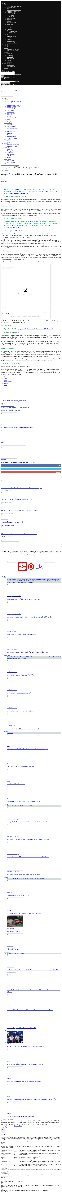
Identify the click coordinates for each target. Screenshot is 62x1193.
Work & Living (7, 44)
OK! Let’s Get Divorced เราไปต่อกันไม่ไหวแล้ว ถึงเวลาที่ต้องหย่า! (24, 913)
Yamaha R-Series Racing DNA (13, 11)
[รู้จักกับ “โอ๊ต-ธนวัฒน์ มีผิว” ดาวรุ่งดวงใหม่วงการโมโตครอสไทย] (15, 1077)
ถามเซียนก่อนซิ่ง (10, 17)
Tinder (19, 316)
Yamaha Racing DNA (11, 12)
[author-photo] (3, 403)
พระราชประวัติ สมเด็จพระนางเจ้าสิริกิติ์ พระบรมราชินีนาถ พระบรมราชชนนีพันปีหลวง (30, 1010)
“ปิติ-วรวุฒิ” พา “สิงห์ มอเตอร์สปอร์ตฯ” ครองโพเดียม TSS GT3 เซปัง (19, 534)
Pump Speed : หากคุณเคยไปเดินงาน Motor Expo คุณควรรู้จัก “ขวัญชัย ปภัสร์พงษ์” (28, 839)
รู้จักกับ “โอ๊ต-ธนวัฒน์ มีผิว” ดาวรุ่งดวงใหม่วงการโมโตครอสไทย (24, 1081)
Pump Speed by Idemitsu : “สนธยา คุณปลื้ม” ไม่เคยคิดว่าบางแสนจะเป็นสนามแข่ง (28, 652)
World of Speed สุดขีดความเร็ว (14, 6)
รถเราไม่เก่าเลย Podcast (12, 32)
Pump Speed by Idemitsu (12, 13)
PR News (6, 68)
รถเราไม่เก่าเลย (10, 58)
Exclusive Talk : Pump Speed (13, 49)
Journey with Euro (11, 7)
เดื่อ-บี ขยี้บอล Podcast (12, 31)
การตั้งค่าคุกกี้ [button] (4, 1126)
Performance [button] (3, 1172)
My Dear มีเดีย (10, 53)
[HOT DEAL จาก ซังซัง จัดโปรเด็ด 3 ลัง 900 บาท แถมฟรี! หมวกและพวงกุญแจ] (4, 485)
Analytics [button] (3, 1177)
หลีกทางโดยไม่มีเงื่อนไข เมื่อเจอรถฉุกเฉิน (16, 400)
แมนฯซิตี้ (6, 383)
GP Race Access (10, 8)
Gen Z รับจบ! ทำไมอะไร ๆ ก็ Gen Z (16, 784)
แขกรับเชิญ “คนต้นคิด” (12, 43)
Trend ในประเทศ (10, 65)
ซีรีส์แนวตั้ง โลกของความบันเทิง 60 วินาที (12, 522)
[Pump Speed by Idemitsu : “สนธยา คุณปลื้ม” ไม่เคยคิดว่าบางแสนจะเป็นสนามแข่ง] (15, 648)
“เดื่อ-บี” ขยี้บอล (10, 15)
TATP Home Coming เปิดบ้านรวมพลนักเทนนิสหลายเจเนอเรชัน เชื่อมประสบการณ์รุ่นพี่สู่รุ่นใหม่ (32, 1099)
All (7, 579)
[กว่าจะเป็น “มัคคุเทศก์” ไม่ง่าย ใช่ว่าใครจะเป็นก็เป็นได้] (15, 1023)
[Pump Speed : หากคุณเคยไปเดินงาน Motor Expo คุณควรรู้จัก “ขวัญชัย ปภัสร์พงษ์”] (15, 835)
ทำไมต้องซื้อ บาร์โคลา (13, 949)
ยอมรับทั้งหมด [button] (10, 1126)
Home (5, 3)
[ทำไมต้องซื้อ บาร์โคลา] (15, 944)
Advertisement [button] (4, 1182)
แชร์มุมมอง (9, 62)
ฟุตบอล (5, 380)
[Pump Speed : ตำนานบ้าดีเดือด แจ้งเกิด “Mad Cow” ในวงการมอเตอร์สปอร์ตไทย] (15, 852)
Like (59, 465)
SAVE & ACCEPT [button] (5, 1191)
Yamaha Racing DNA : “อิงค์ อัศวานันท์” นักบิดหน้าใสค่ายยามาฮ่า (24, 599)
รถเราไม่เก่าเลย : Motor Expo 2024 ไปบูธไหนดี (19, 693)
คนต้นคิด (9, 21)
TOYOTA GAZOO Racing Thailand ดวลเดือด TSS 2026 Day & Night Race (19, 510)
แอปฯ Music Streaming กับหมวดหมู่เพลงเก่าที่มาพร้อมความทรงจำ (17, 427)
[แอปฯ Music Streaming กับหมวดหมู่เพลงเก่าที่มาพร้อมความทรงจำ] (9, 423)
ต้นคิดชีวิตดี (9, 26)
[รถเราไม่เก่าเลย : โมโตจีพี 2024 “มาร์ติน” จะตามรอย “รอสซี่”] (15, 724)
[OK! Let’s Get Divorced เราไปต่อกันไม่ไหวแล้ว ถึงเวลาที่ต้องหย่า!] (15, 908)
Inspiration (6, 52)
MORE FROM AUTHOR (16, 410)
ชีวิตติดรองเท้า (10, 57)
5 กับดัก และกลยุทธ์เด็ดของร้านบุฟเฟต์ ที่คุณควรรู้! (17, 402)
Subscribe (58, 472)
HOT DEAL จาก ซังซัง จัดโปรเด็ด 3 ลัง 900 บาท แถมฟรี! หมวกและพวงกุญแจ (21, 488)
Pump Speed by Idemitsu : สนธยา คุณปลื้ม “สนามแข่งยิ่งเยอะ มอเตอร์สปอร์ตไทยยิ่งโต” (29, 617)
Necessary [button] (3, 1142)
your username (18, 73)
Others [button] (2, 1187)
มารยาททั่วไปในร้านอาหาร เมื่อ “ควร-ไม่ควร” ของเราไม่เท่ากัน (23, 801)
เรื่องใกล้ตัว (9, 39)
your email (17, 81)
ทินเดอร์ (5, 385)
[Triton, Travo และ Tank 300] (15, 926)
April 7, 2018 (20, 332)
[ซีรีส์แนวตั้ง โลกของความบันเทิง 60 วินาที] (4, 519)
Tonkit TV (6, 4)
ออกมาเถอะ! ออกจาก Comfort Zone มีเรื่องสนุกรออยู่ (13, 445)
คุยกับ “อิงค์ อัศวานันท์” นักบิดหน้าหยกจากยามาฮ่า (20, 1116)
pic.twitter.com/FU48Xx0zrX (44, 329)
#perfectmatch (18, 189)
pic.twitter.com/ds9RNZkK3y (12, 227)
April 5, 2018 (27, 196)
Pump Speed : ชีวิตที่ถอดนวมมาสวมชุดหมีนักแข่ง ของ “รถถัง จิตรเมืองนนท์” (27, 822)
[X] (8, 183)
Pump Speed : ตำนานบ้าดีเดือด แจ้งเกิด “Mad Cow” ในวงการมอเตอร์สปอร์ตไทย (28, 857)
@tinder (41, 191)
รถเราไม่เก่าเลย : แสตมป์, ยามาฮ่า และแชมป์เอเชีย (20, 711)
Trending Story (7, 63)
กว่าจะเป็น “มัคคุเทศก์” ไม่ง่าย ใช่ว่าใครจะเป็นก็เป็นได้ (21, 1028)
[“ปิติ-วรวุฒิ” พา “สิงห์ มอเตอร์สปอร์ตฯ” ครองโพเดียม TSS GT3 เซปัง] (4, 531)
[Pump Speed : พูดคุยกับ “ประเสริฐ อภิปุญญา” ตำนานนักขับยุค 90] (15, 870)
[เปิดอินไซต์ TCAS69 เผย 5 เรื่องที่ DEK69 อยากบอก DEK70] (4, 496)
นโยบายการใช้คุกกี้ (18, 1126)
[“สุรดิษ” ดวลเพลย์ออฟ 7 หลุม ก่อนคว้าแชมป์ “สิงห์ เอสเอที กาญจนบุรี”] (9, 458)
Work (8, 45)
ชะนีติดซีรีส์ (9, 60)
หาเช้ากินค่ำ (9, 29)
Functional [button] (3, 1167)
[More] (19, 183)
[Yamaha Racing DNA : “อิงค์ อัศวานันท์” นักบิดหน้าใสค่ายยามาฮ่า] (15, 594)
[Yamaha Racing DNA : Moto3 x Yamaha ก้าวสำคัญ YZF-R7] (15, 630)
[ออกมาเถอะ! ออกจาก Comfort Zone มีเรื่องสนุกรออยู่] (9, 440)
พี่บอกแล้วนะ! (10, 37)
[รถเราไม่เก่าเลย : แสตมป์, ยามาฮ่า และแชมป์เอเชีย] (15, 706)
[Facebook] (3, 183)
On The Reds (9, 19)
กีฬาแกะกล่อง (10, 24)
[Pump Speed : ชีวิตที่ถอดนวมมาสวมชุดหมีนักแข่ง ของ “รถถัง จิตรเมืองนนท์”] (15, 817)
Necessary (4, 1143)
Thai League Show (11, 18)
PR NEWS (3, 513)
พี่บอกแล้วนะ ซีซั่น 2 (11, 36)
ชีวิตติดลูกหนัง (10, 55)
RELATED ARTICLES (6, 410)
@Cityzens (49, 191)
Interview (6, 48)
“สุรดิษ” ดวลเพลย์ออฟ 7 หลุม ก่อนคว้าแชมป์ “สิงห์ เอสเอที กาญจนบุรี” (18, 462)
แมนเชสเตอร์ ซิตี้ (8, 381)
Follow (58, 468)
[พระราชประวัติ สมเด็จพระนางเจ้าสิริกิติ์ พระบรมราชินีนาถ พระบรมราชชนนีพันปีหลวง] (15, 1005)
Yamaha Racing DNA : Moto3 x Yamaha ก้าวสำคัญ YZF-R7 (21, 634)
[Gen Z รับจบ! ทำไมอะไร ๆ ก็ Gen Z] (15, 779)
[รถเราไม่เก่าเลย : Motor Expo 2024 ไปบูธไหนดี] (15, 688)
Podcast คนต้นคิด (7, 27)
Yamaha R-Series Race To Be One (14, 10)
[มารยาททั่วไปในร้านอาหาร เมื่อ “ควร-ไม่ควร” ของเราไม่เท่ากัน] (15, 797)
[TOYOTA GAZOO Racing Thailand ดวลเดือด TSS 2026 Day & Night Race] (4, 507)
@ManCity (10, 225)
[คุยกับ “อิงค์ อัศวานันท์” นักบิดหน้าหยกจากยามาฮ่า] (15, 1112)
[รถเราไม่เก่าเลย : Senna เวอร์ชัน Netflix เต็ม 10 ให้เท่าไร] (15, 670)
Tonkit (2, 179)
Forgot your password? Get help (7, 77)
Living (8, 46)
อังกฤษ (5, 378)
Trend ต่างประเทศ (11, 66)
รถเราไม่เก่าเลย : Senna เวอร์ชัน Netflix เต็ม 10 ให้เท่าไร (21, 675)
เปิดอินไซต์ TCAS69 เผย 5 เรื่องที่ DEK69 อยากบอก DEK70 (16, 499)
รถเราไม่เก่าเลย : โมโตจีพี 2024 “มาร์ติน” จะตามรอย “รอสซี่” (23, 729)
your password (18, 74)
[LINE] (13, 183)
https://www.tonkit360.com (7, 406)
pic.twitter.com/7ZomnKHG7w (19, 193)
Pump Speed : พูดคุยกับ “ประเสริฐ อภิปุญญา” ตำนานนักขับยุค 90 (23, 874)
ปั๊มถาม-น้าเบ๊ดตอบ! (11, 22)
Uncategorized (6, 168)
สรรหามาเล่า (10, 34)
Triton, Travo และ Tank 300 (13, 931)
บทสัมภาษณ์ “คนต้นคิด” (12, 50)
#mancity (54, 189)
